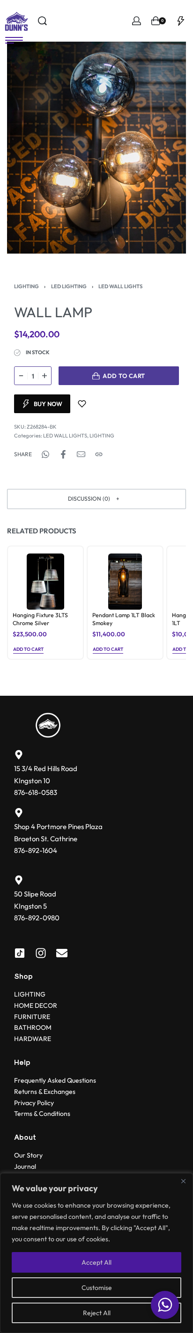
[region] (96, 1253)
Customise (97, 1287)
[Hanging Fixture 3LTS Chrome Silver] (45, 582)
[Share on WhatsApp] (45, 454)
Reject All (97, 1313)
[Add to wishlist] (82, 403)
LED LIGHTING (69, 286)
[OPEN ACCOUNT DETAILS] (136, 21)
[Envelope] (61, 953)
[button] (96, 499)
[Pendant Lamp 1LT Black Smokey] (125, 582)
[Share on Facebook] (63, 454)
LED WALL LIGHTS (120, 286)
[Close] (183, 1181)
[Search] (42, 21)
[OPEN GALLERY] (96, 148)
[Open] (181, 21)
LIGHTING (26, 286)
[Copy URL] (99, 454)
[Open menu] (14, 40)
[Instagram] (40, 953)
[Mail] (81, 454)
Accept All (96, 1262)
